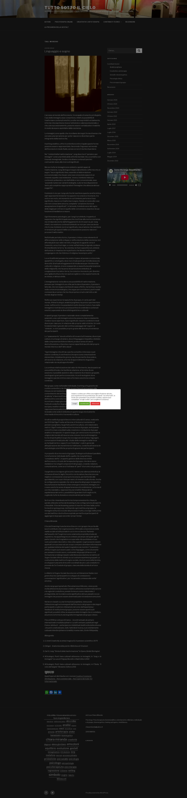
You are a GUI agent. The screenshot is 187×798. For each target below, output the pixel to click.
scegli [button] (75, 403)
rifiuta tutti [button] (95, 403)
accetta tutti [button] (84, 403)
